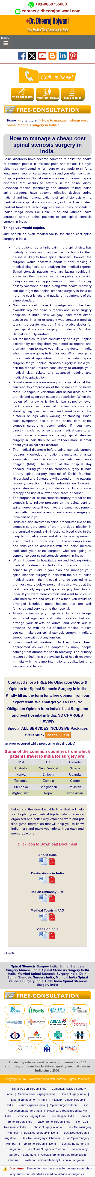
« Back (8, 953)
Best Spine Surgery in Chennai (46, 1149)
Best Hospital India (62, 1116)
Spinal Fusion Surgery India (29, 1088)
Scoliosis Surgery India (31, 1116)
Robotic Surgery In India (47, 1127)
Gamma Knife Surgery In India (37, 1094)
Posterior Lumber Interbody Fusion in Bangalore (54, 1160)
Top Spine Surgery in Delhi (39, 1143)
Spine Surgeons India (63, 1105)
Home (11, 120)
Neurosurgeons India (31, 1105)
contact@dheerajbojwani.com (51, 11)
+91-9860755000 (51, 4)
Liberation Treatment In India (29, 1099)
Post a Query (58, 735)
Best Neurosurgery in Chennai (41, 1138)
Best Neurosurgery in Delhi (41, 1132)
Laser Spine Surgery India (54, 1121)
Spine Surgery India (73, 1094)
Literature (29, 120)
